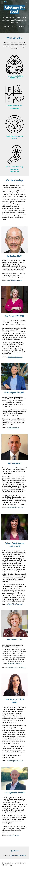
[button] (2, 2)
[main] (14, 9)
